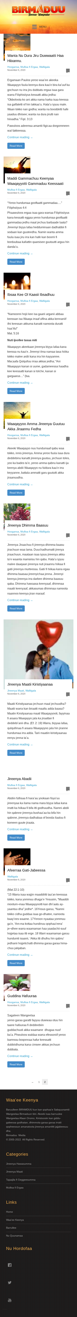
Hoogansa (13, 66)
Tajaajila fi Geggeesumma (20, 1179)
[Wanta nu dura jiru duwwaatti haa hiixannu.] (17, 47)
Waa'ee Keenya (15, 1219)
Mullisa (10, 1187)
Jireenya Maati (15, 690)
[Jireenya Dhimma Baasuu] (17, 516)
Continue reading (20, 137)
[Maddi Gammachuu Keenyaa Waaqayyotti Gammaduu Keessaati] (17, 170)
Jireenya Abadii (19, 779)
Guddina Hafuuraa (22, 996)
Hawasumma (23, 1163)
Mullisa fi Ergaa (29, 66)
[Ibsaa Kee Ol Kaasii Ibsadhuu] (17, 286)
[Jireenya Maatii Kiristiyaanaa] (38, 654)
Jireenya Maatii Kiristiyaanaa (30, 684)
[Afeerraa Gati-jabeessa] (17, 861)
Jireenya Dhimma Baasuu (27, 525)
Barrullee (11, 1227)
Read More (16, 145)
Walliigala (44, 66)
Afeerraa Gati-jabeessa (26, 870)
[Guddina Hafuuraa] (17, 987)
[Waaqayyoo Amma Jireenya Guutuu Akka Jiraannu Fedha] (17, 415)
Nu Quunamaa (14, 1235)
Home (9, 1211)
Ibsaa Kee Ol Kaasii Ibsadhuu (30, 295)
